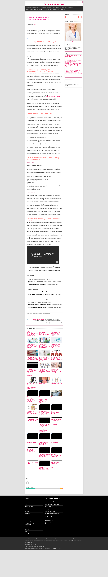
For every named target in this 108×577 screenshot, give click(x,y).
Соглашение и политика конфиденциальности (29, 524)
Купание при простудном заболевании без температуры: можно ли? (32, 452)
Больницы (27, 511)
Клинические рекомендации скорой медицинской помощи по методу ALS (44, 469)
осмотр (35, 313)
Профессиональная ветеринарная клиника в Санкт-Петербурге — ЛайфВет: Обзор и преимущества (32, 399)
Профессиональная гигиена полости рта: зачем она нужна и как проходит (32, 359)
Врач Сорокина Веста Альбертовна (52, 504)
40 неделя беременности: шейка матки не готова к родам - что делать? (73, 58)
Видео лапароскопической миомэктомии (53, 96)
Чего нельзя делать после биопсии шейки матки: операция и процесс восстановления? (73, 61)
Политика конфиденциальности (51, 522)
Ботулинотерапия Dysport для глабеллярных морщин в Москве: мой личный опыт (56, 465)
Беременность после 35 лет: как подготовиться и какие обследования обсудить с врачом (32, 333)
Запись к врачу (27, 508)
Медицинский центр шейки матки (30, 2)
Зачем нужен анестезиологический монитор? (56, 412)
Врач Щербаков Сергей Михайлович (52, 513)
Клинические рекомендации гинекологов (33, 7)
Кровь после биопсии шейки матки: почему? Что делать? (72, 69)
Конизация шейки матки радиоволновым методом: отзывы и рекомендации (43, 297)
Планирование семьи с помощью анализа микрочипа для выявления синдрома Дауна (44, 456)
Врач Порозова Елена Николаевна (51, 502)
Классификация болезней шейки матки (48, 7)
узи (48, 313)
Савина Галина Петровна (70, 41)
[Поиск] (82, 2)
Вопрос (26, 501)
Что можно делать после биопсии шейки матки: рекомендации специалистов (73, 64)
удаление (45, 313)
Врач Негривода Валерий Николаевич (52, 501)
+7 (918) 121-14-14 (57, 548)
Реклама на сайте (28, 521)
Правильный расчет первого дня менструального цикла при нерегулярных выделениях (44, 346)
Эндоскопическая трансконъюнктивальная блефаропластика (33, 441)
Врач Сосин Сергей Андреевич (51, 506)
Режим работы (27, 513)
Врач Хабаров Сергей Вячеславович (52, 509)
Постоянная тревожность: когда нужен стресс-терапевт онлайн (44, 371)
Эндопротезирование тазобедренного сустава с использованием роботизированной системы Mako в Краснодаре (44, 428)
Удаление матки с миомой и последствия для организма (39, 287)
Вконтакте (27, 509)
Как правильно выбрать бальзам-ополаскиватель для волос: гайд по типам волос (56, 372)
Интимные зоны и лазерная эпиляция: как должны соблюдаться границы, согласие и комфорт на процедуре (32, 372)
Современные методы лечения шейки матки (33, 9)
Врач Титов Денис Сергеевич (50, 511)
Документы (27, 529)
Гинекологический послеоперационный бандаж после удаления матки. (72, 71)
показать (35, 24)
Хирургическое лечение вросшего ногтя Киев (43, 385)
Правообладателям (28, 519)
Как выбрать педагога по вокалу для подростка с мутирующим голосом (44, 332)
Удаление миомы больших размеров (35, 281)
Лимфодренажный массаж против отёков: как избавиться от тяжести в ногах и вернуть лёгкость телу (44, 413)
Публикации (27, 527)
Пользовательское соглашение (51, 523)
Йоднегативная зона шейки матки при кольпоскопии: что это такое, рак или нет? (73, 73)
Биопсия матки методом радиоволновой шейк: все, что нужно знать (41, 294)
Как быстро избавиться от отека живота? (56, 384)
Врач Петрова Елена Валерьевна (51, 508)
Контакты (26, 526)
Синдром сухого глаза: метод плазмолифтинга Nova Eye (32, 464)
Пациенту (26, 515)
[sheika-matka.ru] (54, 4)
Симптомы (40, 313)
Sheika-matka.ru (28, 544)
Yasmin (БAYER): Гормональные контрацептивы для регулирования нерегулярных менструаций (43, 442)
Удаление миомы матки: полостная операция (37, 277)
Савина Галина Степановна (38, 319)
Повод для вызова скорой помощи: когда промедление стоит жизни (56, 346)
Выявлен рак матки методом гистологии (36, 284)
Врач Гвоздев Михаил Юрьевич (51, 515)
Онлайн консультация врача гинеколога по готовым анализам (53, 9)
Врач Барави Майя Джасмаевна (51, 516)
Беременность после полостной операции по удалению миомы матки (42, 291)
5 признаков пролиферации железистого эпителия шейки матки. (73, 75)
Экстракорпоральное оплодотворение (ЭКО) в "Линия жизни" (56, 441)
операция (30, 313)
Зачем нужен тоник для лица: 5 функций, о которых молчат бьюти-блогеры (44, 359)
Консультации (27, 502)
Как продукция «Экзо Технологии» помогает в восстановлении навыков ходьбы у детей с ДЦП (32, 386)
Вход (26, 531)
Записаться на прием (29, 506)
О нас (26, 504)
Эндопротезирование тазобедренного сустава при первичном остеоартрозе (56, 422)
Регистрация (27, 533)
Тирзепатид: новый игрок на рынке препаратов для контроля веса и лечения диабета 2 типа (43, 399)
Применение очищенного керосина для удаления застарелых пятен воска (56, 333)
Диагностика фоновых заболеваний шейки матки (64, 7)
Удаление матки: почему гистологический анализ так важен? (40, 304)
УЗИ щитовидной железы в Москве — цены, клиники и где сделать (32, 346)
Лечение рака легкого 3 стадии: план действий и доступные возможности (56, 359)
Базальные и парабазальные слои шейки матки (56, 455)
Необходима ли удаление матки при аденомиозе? (38, 307)
